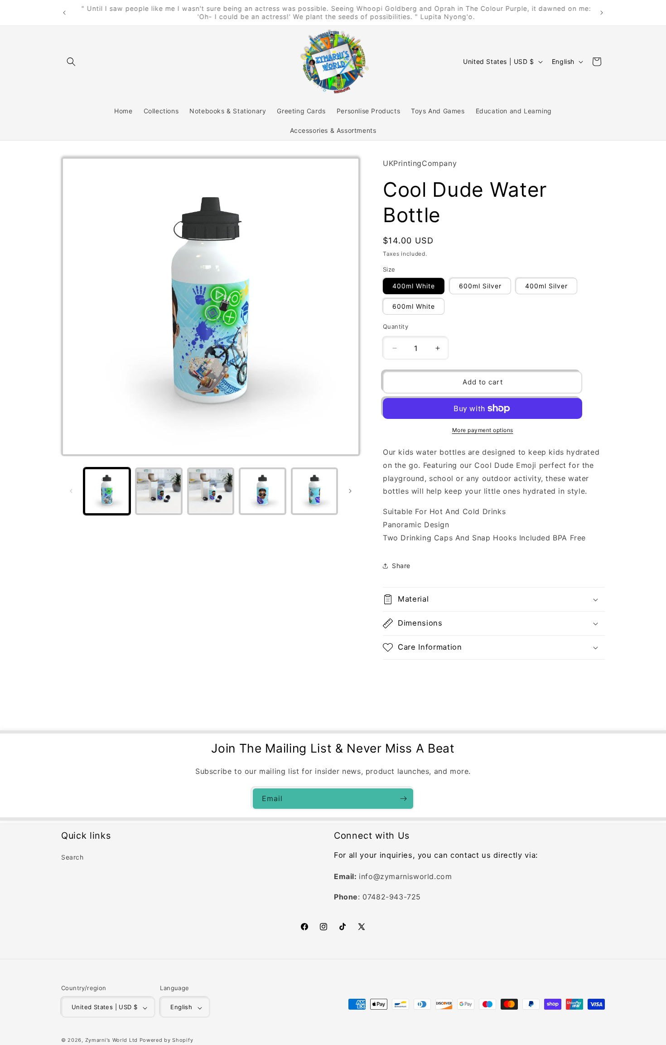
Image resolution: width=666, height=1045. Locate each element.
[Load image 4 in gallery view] (262, 491)
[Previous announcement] (64, 12)
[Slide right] (350, 491)
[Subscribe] (403, 798)
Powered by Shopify (166, 1040)
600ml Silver (480, 286)
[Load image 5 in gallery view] (314, 491)
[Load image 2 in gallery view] (158, 491)
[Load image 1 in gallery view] (106, 491)
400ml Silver (546, 286)
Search (72, 857)
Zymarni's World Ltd (111, 1040)
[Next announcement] (602, 12)
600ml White (413, 306)
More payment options (482, 430)
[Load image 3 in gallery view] (210, 491)
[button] (71, 62)
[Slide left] (71, 491)
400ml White (413, 286)
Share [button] (401, 565)
